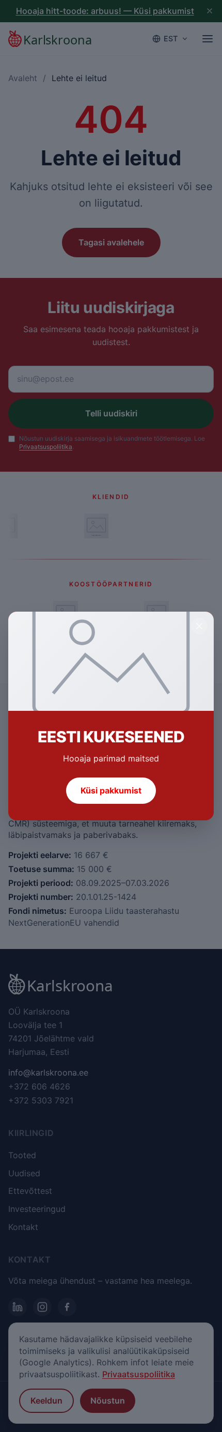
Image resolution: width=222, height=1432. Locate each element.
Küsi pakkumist (111, 790)
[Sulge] (199, 626)
